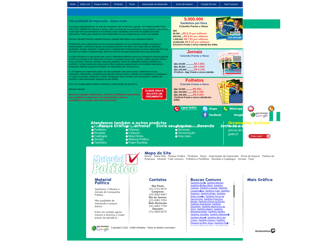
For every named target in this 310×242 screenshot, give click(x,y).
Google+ (239, 115)
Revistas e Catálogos (224, 158)
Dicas (132, 4)
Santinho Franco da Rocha (211, 201)
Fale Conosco (231, 4)
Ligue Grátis (189, 108)
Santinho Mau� (198, 217)
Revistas (99, 132)
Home (73, 4)
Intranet (142, 125)
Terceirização (186, 132)
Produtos (118, 4)
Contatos (263, 125)
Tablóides (100, 142)
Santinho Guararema (201, 204)
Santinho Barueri (215, 183)
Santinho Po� (221, 223)
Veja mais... (185, 136)
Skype (213, 108)
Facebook (215, 115)
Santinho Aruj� (198, 183)
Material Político (138, 139)
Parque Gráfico (101, 4)
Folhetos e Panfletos (197, 158)
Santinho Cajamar (208, 188)
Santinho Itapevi (205, 209)
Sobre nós (85, 4)
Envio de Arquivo (184, 4)
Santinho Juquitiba (200, 214)
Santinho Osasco (207, 220)
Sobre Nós (160, 156)
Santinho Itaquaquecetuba (207, 210)
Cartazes (134, 132)
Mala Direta (135, 136)
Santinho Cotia (212, 191)
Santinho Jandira (216, 211)
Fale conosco (176, 158)
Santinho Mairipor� (219, 214)
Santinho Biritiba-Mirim (202, 185)
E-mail (259, 108)
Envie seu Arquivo (173, 125)
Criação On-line (208, 4)
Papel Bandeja (137, 142)
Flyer (251, 158)
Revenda (206, 125)
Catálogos (100, 136)
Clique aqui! (256, 136)
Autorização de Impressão (155, 4)
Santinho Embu (208, 193)
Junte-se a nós (234, 125)
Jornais (99, 139)
